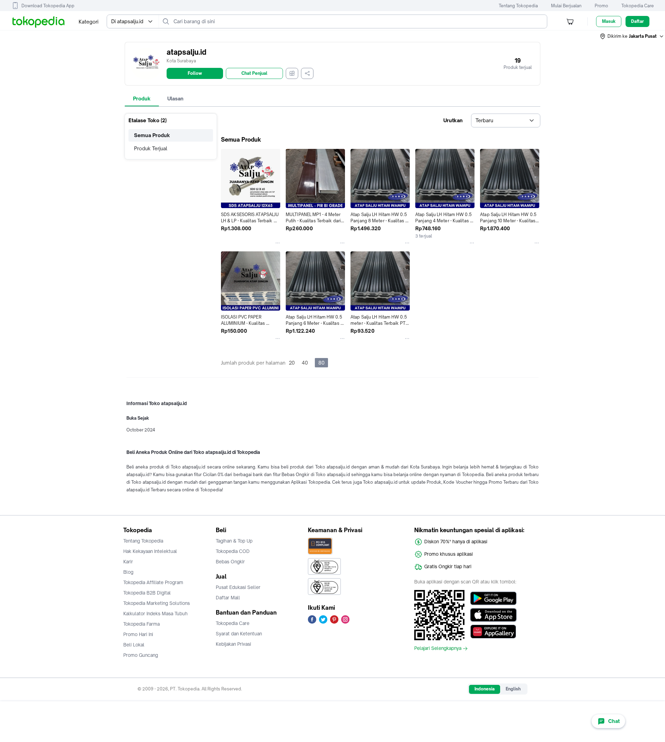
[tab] (142, 98)
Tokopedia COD (233, 551)
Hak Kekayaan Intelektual (150, 551)
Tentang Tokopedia (518, 5)
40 (305, 363)
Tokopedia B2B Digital (147, 593)
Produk (142, 98)
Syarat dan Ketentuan (239, 633)
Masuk (608, 21)
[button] (632, 36)
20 (292, 363)
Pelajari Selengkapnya (437, 648)
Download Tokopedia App (47, 5)
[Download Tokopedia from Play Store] (493, 598)
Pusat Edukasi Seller (238, 587)
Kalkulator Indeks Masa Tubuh (155, 613)
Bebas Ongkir (230, 561)
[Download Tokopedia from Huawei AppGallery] (493, 631)
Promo (601, 5)
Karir (128, 561)
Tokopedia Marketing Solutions (156, 603)
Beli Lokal (133, 644)
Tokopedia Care (637, 5)
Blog (128, 572)
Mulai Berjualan (566, 5)
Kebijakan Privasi (233, 644)
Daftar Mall (228, 597)
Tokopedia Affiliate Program (153, 582)
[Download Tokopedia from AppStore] (493, 615)
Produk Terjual (150, 148)
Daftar (637, 21)
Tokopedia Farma (141, 624)
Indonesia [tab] (485, 688)
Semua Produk (152, 135)
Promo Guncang (140, 655)
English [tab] (513, 688)
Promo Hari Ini (138, 634)
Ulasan (175, 98)
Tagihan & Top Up (234, 541)
